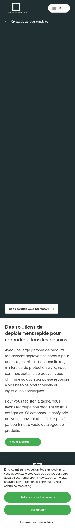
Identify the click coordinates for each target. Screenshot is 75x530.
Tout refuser (37, 509)
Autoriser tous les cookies (37, 497)
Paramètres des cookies (36, 522)
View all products (19, 441)
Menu (62, 8)
